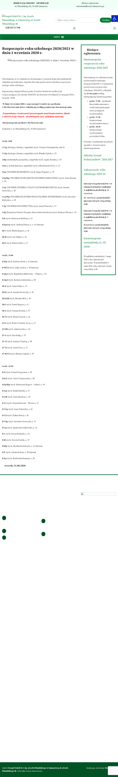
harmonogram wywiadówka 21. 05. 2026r (95, 242)
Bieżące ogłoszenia (89, 3)
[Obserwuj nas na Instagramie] (62, 27)
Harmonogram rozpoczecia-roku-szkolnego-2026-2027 (96, 63)
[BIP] (74, 27)
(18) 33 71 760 (12, 27)
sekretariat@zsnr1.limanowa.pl (90, 6)
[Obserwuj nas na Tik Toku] (66, 27)
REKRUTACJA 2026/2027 (24, 3)
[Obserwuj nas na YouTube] (70, 27)
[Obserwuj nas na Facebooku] (58, 27)
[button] (57, 37)
